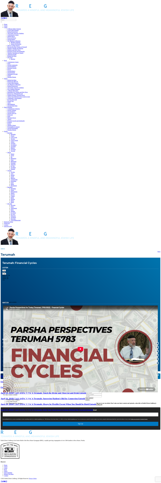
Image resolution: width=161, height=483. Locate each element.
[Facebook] (1, 18)
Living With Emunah (11, 401)
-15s (4, 270)
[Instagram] (6, 18)
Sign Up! (80, 424)
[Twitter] (3, 18)
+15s (4, 273)
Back (159, 251)
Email (95, 410)
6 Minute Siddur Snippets (13, 400)
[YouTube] (5, 18)
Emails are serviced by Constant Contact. (139, 419)
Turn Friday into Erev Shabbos (14, 403)
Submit (87, 399)
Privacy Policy (33, 478)
